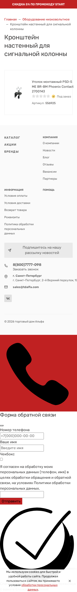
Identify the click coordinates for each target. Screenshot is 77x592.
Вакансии (49, 171)
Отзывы (48, 164)
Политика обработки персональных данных (19, 228)
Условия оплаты (15, 195)
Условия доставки (17, 203)
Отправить (11, 501)
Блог (46, 157)
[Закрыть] (1, 425)
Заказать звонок (25, 269)
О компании (51, 143)
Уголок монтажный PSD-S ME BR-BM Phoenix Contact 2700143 (53, 86)
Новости (49, 150)
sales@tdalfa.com (26, 287)
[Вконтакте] (8, 298)
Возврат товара (15, 210)
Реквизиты (12, 217)
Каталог (12, 137)
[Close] (69, 581)
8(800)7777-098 (27, 264)
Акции (10, 144)
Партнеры (50, 178)
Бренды (11, 151)
